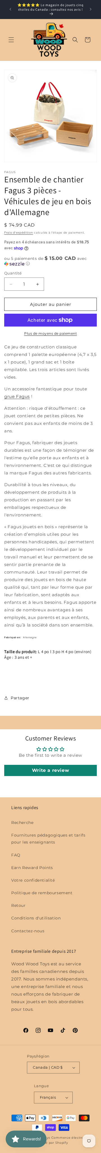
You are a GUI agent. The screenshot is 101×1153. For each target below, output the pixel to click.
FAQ (15, 855)
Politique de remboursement (42, 892)
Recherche (22, 822)
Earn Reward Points (32, 867)
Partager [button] (20, 697)
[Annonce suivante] (90, 9)
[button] (11, 40)
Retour (18, 905)
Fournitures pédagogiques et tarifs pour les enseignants (48, 839)
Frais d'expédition (18, 232)
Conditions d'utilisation (36, 918)
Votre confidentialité (33, 880)
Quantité (13, 273)
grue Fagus (17, 396)
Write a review (50, 770)
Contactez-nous (27, 930)
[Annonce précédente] (10, 9)
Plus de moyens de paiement (50, 333)
